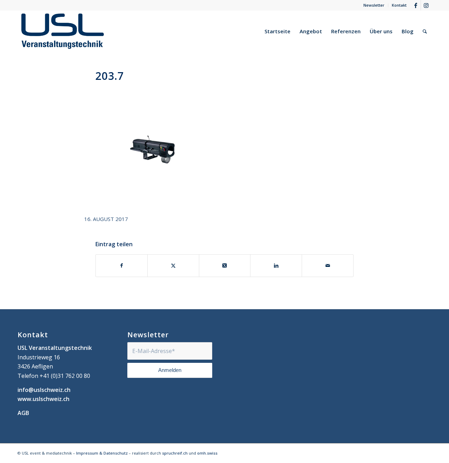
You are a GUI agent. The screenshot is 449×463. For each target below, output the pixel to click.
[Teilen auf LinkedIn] (276, 265)
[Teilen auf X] (173, 265)
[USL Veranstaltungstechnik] (63, 31)
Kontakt (399, 5)
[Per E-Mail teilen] (327, 265)
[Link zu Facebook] (415, 5)
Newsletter (373, 5)
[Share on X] (224, 265)
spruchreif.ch (175, 453)
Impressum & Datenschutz (102, 453)
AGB (23, 413)
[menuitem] (374, 5)
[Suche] (424, 31)
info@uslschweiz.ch (44, 390)
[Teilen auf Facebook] (121, 265)
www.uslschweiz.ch (43, 399)
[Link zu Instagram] (426, 5)
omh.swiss (207, 453)
